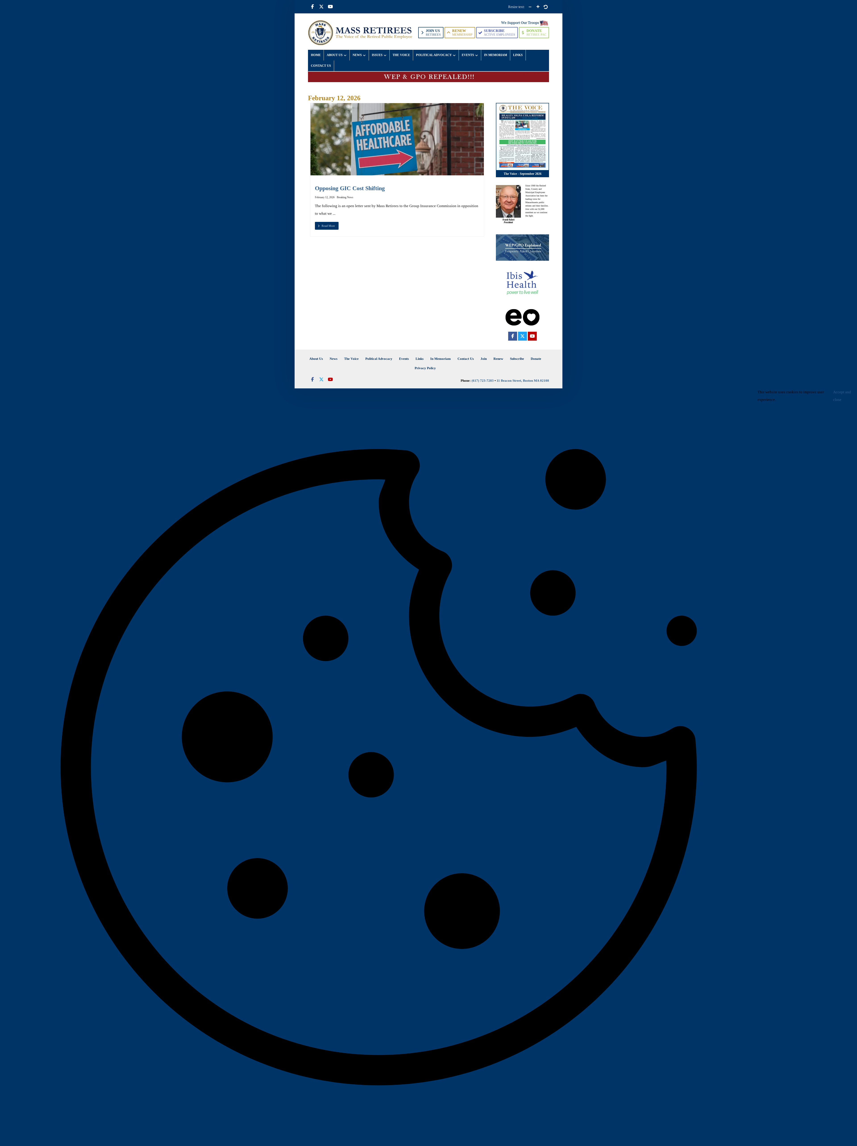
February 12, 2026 (325, 197)
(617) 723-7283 (483, 380)
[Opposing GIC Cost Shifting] (397, 139)
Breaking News (345, 197)
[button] (312, 6)
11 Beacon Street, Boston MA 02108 (523, 380)
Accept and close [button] (842, 396)
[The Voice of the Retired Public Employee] (361, 32)
